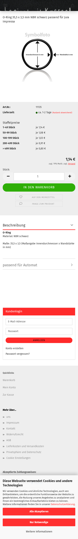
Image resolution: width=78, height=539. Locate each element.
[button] (8, 176)
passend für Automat (20, 265)
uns (8, 416)
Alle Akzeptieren (39, 511)
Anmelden (39, 340)
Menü (5, 5)
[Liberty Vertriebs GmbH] (39, 5)
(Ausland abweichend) (62, 112)
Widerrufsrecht (14, 434)
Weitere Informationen (39, 531)
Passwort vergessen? (18, 353)
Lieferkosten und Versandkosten (25, 446)
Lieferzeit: (8, 112)
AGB (8, 440)
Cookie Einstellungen (18, 458)
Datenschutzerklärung (63, 504)
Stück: (6, 169)
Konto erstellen (14, 348)
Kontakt (10, 428)
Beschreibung (14, 225)
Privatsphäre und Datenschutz (23, 452)
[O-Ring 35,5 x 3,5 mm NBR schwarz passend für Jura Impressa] (39, 54)
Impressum (12, 422)
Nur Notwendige (39, 522)
